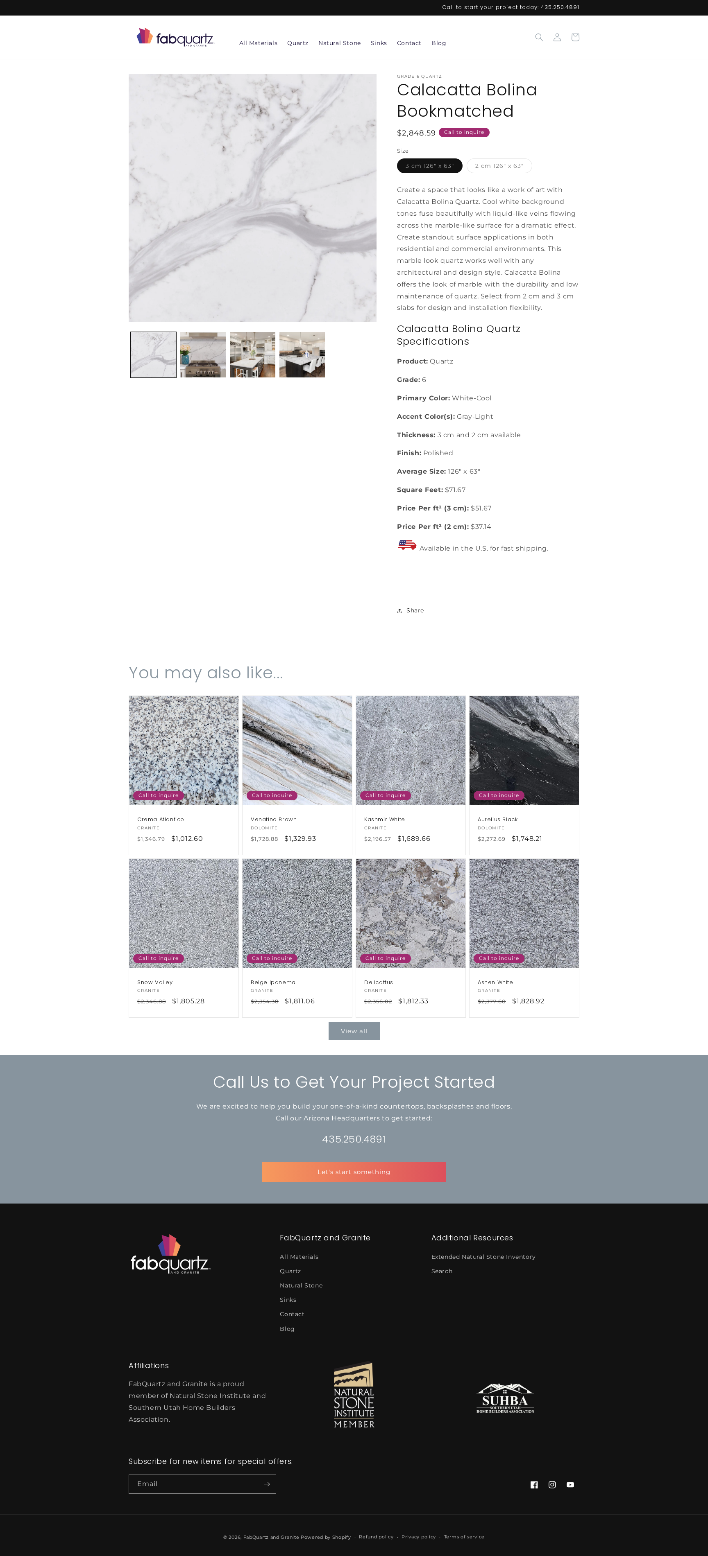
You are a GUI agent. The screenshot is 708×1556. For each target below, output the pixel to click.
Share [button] (415, 610)
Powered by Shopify (326, 1537)
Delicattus (378, 982)
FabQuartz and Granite (271, 1537)
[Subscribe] (267, 1484)
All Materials (299, 1256)
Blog (287, 1328)
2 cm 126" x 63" (503, 167)
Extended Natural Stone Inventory (483, 1256)
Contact (292, 1314)
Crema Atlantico (160, 819)
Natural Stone (301, 1285)
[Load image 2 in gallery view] (203, 354)
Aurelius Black (497, 819)
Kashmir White (384, 819)
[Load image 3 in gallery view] (252, 354)
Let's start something (354, 1172)
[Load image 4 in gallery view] (302, 354)
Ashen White (495, 982)
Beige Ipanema (273, 982)
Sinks (288, 1299)
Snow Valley (155, 982)
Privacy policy (419, 1537)
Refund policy (376, 1537)
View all (354, 1031)
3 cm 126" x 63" (434, 167)
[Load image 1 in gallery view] (153, 354)
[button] (539, 37)
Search (442, 1271)
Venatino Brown (274, 819)
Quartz (290, 1271)
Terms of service (464, 1537)
